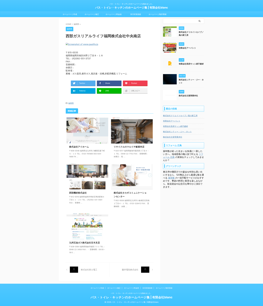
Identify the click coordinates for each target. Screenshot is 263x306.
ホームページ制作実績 (157, 14)
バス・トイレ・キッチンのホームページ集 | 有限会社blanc (131, 7)
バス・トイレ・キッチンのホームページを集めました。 (131, 293)
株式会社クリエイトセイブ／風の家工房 (180, 115)
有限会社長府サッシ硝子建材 (191, 64)
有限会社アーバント (187, 48)
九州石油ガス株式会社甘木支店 (84, 242)
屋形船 (171, 177)
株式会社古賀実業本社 (188, 95)
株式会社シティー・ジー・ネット (177, 131)
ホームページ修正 (92, 14)
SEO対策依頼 (135, 14)
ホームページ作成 (70, 14)
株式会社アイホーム (79, 146)
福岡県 (71, 103)
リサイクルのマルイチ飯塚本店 (129, 146)
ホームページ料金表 (114, 14)
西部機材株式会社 (78, 192)
